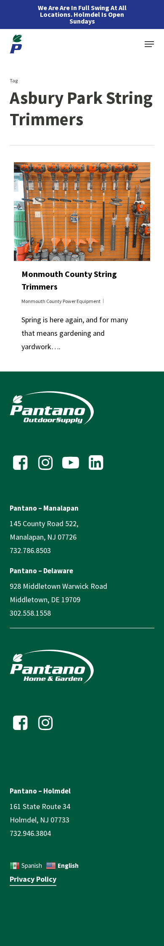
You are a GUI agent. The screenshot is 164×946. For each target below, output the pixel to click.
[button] (149, 44)
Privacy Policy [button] (33, 879)
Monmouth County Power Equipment (61, 301)
